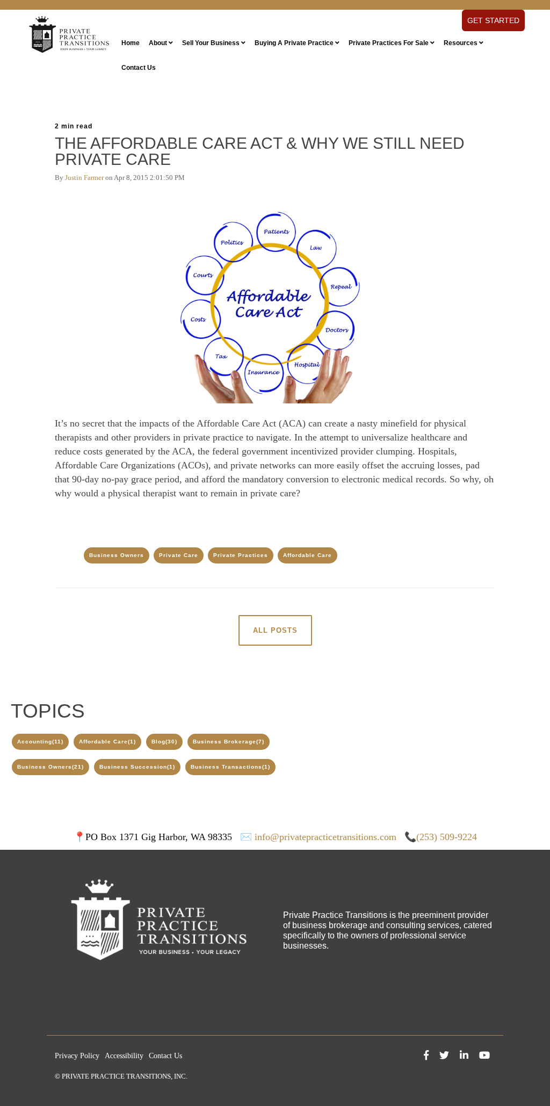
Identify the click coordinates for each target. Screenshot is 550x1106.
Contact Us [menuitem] (165, 1056)
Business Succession (137, 767)
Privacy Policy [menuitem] (77, 1056)
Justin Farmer (84, 178)
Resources (460, 43)
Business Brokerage (228, 741)
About (158, 43)
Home (130, 43)
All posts (275, 630)
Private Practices (240, 555)
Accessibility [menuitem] (124, 1056)
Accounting (40, 741)
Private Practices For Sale (389, 43)
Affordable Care (307, 555)
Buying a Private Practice (294, 43)
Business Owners (116, 555)
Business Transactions (230, 767)
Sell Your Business (211, 43)
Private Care (178, 555)
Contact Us (138, 67)
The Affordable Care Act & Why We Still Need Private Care (260, 151)
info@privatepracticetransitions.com (325, 837)
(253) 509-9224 (446, 837)
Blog (164, 741)
